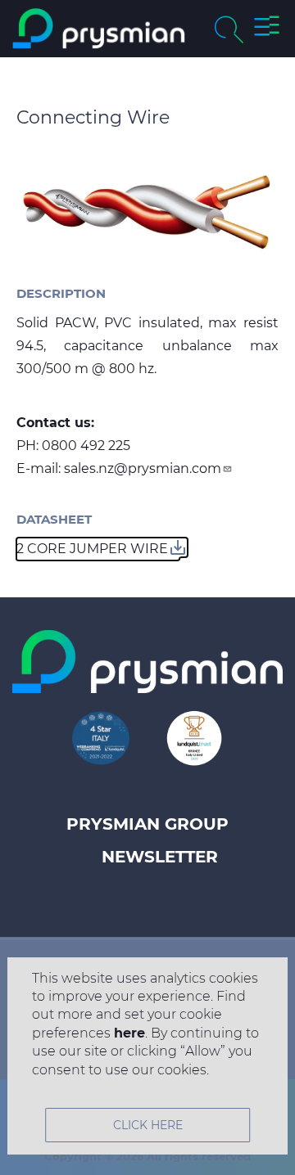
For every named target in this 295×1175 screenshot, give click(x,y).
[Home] (98, 28)
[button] (267, 28)
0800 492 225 (86, 445)
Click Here (148, 1125)
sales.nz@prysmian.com (142, 468)
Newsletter (160, 857)
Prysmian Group (147, 824)
